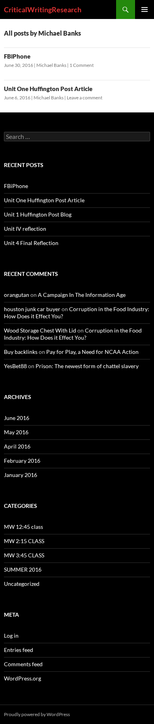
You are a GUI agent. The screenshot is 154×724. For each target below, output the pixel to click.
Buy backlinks (21, 351)
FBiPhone (17, 56)
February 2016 (22, 460)
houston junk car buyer (32, 309)
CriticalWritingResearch (42, 9)
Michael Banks (51, 65)
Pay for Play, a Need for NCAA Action (92, 351)
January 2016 (20, 474)
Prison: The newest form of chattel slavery (87, 366)
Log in (11, 635)
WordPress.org (22, 678)
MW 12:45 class (23, 526)
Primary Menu (144, 9)
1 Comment (81, 65)
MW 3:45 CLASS (24, 555)
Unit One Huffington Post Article (48, 88)
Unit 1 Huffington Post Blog (37, 214)
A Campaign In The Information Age (82, 294)
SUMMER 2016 (22, 569)
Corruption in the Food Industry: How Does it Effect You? (73, 334)
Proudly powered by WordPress (37, 714)
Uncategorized (21, 583)
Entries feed (18, 649)
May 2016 (16, 432)
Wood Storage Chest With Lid (40, 330)
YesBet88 (15, 366)
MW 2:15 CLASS (24, 541)
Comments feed (23, 664)
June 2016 (16, 417)
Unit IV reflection (25, 228)
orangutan (16, 294)
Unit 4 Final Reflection (31, 242)
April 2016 (17, 446)
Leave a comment (84, 98)
